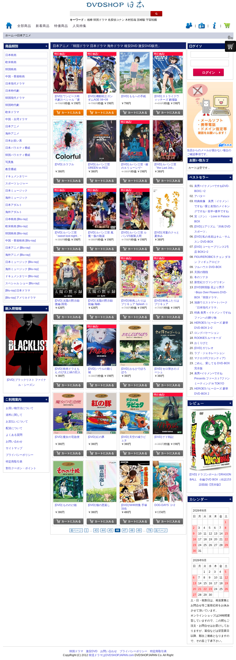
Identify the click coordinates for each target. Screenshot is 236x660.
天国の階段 (201, 272)
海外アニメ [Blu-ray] (17, 254)
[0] (230, 46)
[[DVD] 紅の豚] (101, 395)
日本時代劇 (12, 90)
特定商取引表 (14, 461)
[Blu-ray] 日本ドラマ (17, 290)
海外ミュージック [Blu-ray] (21, 269)
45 (110, 530)
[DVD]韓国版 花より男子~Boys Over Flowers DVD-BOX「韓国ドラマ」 (210, 292)
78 (149, 530)
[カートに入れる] (68, 113)
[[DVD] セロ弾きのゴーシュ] (168, 327)
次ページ (160, 530)
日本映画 (10, 55)
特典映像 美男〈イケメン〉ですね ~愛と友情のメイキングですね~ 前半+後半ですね (212, 206)
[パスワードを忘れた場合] (214, 28)
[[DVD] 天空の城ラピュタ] (135, 395)
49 (139, 530)
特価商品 (61, 26)
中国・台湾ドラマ (16, 119)
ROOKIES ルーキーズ (207, 338)
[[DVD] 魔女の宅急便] (68, 395)
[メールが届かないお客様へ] (210, 146)
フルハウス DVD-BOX (207, 267)
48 (131, 530)
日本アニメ (24, 35)
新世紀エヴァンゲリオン (209, 282)
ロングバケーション (206, 332)
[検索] (156, 13)
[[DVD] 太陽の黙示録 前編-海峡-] (101, 259)
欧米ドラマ (12, 112)
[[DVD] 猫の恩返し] (101, 463)
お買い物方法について (19, 408)
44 (103, 530)
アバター (199, 196)
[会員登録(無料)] (202, 28)
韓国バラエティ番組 (17, 155)
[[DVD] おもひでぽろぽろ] (135, 327)
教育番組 (10, 169)
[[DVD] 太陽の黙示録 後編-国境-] (68, 259)
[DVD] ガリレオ (203, 348)
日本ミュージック (16, 190)
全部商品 (24, 26)
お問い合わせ (14, 441)
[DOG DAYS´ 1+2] (168, 463)
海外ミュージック (16, 197)
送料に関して (14, 414)
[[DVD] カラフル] (68, 122)
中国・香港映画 (15, 76)
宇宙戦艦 (151, 19)
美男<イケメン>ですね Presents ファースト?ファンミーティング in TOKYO (212, 378)
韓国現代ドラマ (15, 97)
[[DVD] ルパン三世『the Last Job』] (168, 122)
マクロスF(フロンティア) (209, 358)
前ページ (76, 530)
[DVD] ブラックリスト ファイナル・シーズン (26, 382)
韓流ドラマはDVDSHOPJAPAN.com (111, 655)
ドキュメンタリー (16, 176)
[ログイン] (189, 28)
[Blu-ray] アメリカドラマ (20, 297)
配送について (14, 428)
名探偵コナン (116, 19)
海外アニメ (12, 133)
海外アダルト (13, 212)
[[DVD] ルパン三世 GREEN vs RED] (101, 122)
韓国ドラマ (100, 19)
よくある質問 (14, 434)
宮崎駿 (141, 19)
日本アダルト (13, 204)
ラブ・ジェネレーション (209, 353)
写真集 (9, 162)
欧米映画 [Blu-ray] (16, 226)
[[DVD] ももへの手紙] (135, 54)
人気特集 (79, 26)
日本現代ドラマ (15, 83)
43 (96, 530)
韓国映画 (10, 69)
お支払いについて (17, 421)
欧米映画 (10, 62)
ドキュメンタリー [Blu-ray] (21, 276)
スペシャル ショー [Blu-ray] (22, 283)
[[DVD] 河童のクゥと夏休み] (168, 190)
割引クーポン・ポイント (21, 468)
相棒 (90, 19)
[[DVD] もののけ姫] (68, 463)
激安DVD (91, 651)
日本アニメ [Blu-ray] (17, 247)
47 (124, 530)
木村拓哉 (130, 19)
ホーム (9, 35)
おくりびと (201, 343)
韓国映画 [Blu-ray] (16, 233)
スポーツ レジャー (16, 183)
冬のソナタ (201, 277)
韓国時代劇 (12, 105)
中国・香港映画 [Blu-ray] (20, 240)
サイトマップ (14, 448)
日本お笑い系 (13, 140)
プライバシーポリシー (19, 454)
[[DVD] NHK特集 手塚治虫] (135, 463)
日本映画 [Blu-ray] (16, 219)
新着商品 (43, 26)
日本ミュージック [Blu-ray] (21, 262)
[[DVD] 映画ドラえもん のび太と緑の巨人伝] (68, 327)
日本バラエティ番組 (17, 147)
